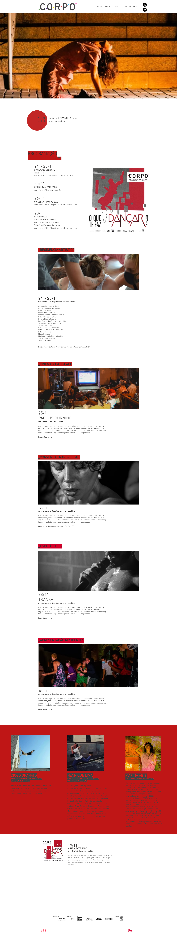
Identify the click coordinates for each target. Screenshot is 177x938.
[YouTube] (145, 10)
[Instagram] (145, 5)
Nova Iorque (74, 431)
